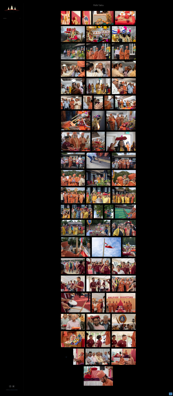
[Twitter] (13, 386)
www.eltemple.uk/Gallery (13, 389)
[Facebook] (10, 386)
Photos (4, 18)
